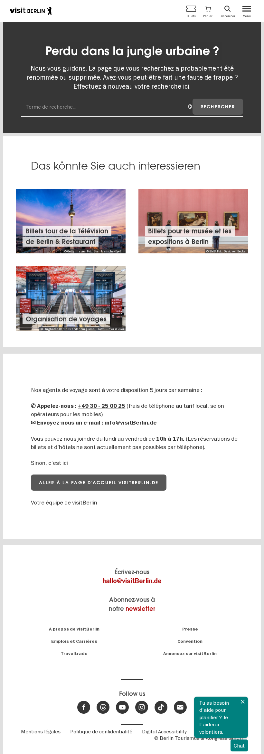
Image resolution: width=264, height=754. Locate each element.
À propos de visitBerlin (74, 629)
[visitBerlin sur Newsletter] (180, 707)
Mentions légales (41, 731)
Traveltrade (74, 653)
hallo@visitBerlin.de (132, 581)
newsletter (140, 608)
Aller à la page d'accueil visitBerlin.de (98, 482)
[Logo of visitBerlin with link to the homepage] (31, 11)
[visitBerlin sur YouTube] (122, 707)
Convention (190, 641)
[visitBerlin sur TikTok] (161, 707)
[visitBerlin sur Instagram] (141, 707)
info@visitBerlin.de (131, 422)
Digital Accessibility (164, 731)
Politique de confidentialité (101, 731)
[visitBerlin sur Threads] (103, 707)
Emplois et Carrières (74, 641)
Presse (190, 629)
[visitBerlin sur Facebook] (83, 707)
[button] (208, 11)
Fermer (242, 701)
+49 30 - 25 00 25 (101, 406)
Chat (239, 745)
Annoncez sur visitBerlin (190, 653)
